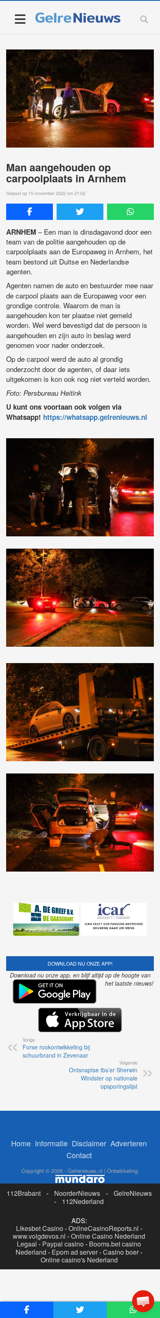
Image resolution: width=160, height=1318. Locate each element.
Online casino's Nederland (79, 1259)
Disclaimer (89, 1143)
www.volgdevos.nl (39, 1236)
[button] (143, 1301)
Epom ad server (75, 1252)
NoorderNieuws (77, 1193)
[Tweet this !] (80, 212)
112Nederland (83, 1201)
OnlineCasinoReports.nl (104, 1228)
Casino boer (121, 1252)
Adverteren (128, 1143)
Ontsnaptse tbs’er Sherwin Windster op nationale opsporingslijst (103, 1074)
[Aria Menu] (20, 18)
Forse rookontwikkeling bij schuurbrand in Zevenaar (56, 1047)
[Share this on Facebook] (29, 212)
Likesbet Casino (39, 1228)
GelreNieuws (133, 1193)
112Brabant (24, 1193)
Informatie (51, 1143)
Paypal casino (63, 1244)
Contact (79, 1155)
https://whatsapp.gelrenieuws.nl (95, 417)
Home (21, 1143)
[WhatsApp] (130, 212)
